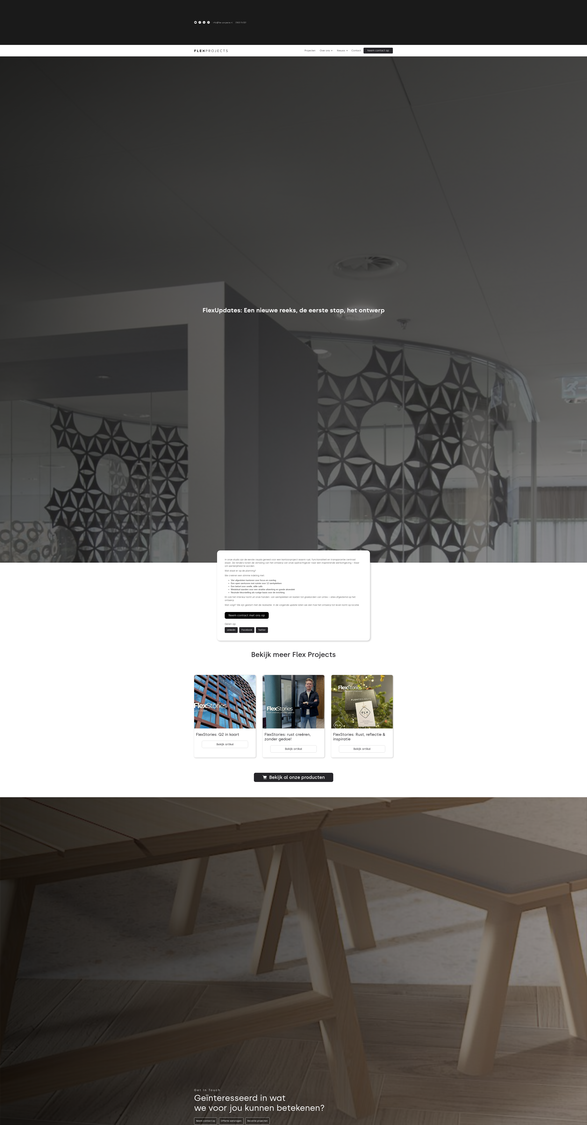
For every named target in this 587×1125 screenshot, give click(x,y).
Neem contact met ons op (247, 615)
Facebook (247, 630)
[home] (211, 50)
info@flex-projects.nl (223, 23)
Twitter (262, 630)
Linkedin (231, 630)
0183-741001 (241, 23)
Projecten (310, 50)
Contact (356, 50)
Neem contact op (378, 50)
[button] (326, 50)
